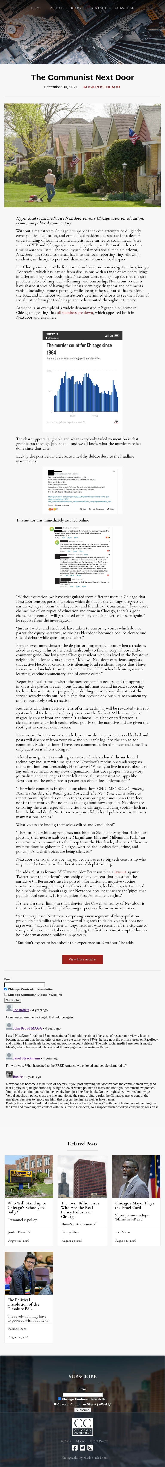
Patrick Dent (17, 1329)
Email (8, 979)
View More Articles (82, 959)
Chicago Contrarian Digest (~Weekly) (34, 994)
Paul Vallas (122, 1232)
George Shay (70, 1232)
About (56, 8)
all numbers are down (75, 312)
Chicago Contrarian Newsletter (30, 989)
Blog (81, 1441)
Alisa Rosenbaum (101, 87)
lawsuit (120, 872)
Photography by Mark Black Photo (84, 1458)
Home (36, 8)
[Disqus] (82, 1056)
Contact (98, 8)
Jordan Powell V (19, 1232)
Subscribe (124, 8)
